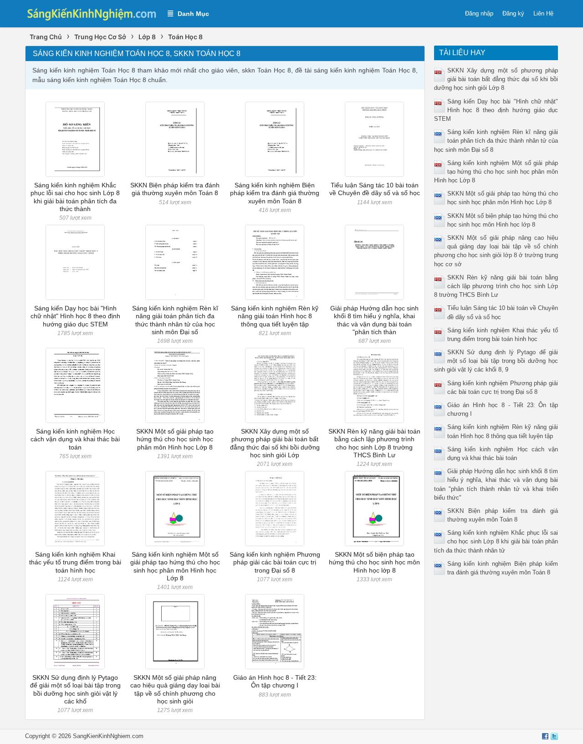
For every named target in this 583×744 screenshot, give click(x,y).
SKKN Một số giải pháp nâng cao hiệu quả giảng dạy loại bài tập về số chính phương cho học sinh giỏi (175, 689)
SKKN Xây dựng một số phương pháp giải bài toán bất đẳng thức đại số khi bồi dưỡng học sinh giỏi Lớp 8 (496, 79)
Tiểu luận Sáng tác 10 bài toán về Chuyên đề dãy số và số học (374, 188)
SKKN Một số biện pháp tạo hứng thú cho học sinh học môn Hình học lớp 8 (374, 562)
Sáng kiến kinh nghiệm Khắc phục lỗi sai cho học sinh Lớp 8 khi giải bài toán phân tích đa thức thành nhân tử (496, 541)
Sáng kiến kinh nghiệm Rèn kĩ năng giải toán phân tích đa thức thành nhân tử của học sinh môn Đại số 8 (496, 141)
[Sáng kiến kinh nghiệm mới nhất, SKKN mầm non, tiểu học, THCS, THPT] (92, 13)
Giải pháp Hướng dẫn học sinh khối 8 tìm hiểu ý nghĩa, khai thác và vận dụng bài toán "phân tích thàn (374, 320)
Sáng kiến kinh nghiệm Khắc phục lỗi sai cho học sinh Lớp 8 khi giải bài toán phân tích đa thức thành (75, 196)
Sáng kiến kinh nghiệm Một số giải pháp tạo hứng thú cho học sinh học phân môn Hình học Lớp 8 (175, 566)
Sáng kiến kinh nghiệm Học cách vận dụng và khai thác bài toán (75, 439)
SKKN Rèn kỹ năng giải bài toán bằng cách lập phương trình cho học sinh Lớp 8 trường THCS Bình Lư (374, 443)
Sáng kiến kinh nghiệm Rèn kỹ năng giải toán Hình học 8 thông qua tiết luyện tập (274, 316)
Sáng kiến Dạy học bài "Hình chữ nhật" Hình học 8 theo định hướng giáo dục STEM (75, 316)
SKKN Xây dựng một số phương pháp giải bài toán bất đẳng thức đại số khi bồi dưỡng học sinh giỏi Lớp (275, 443)
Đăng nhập (479, 13)
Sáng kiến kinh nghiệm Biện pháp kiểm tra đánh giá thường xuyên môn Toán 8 (274, 193)
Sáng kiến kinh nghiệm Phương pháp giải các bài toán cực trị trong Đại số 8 (275, 562)
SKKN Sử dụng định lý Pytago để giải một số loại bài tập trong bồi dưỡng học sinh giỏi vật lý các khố (75, 689)
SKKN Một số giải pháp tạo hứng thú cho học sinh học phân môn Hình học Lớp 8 (175, 439)
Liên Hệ (543, 13)
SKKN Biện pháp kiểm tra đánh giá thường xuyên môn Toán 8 (175, 188)
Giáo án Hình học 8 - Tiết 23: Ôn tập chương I (275, 681)
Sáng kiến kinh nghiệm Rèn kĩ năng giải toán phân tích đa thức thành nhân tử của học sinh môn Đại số (175, 320)
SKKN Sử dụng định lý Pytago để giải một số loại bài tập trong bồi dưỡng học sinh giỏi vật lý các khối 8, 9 (496, 361)
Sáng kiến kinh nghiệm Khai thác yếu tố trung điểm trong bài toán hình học (75, 562)
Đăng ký (513, 13)
